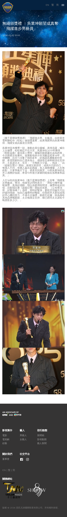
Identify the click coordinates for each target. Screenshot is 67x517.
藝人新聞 (42, 443)
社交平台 (25, 454)
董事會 (5, 459)
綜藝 (4, 443)
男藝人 (23, 435)
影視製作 (7, 430)
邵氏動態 (42, 430)
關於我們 (7, 454)
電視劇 (5, 439)
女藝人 (23, 439)
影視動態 (42, 439)
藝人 (22, 430)
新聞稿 (40, 435)
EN (47, 5)
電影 (4, 435)
